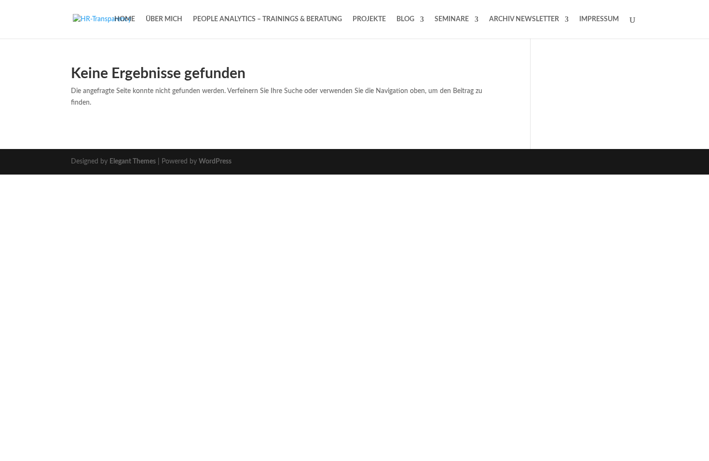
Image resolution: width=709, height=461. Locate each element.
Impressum (599, 19)
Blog (405, 19)
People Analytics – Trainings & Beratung (267, 19)
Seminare (452, 19)
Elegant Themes (132, 161)
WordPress (215, 161)
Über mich (164, 19)
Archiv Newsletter (524, 19)
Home (124, 19)
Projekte (369, 19)
